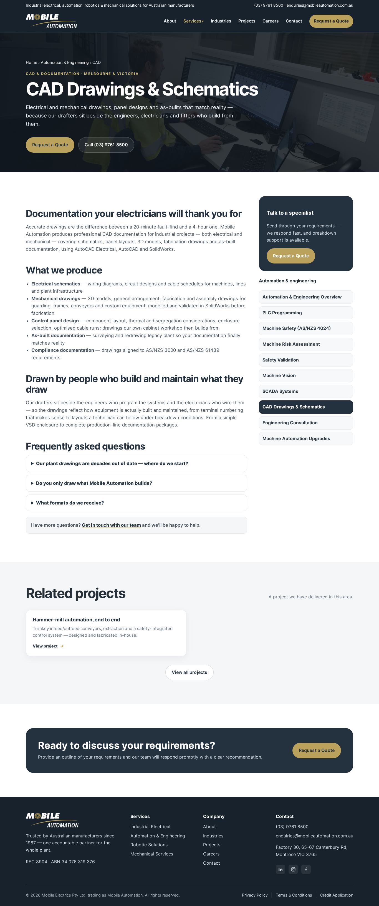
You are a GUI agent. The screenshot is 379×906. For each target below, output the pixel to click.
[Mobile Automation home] (51, 21)
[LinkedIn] (280, 869)
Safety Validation (280, 360)
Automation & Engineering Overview (302, 297)
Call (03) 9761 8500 (106, 144)
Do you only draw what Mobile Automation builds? (94, 483)
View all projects (190, 672)
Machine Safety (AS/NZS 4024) (296, 328)
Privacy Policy (255, 895)
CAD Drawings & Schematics (293, 407)
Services (192, 21)
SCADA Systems (280, 391)
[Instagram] (293, 869)
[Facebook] (306, 869)
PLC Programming (282, 312)
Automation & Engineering (65, 62)
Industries (221, 21)
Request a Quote (331, 21)
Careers (270, 21)
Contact (294, 21)
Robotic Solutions (149, 844)
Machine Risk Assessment (291, 344)
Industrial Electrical (150, 826)
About (170, 21)
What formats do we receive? (70, 503)
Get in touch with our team (111, 525)
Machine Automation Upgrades (296, 438)
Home (31, 62)
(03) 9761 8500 (268, 5)
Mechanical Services (151, 854)
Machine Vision (279, 375)
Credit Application (336, 895)
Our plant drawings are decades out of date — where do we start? (112, 463)
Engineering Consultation (290, 422)
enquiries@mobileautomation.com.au (320, 5)
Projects (246, 21)
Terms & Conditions (294, 895)
